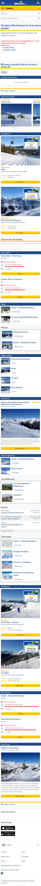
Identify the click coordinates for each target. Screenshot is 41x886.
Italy (2, 281)
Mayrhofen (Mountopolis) (10, 719)
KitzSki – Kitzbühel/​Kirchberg (12, 696)
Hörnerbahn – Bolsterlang (11, 256)
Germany (4, 258)
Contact (3, 852)
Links (23, 852)
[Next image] (38, 114)
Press (3, 861)
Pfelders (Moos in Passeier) (11, 279)
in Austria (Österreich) (18, 222)
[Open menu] (3, 3)
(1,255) (9, 50)
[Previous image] (2, 114)
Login (23, 861)
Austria (3, 698)
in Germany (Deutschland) (18, 171)
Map (4, 72)
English (8, 845)
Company (24, 856)
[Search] (38, 3)
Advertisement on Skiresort (10, 865)
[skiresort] (20, 3)
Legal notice (5, 856)
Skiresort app (6, 823)
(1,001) (8, 47)
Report (20, 274)
